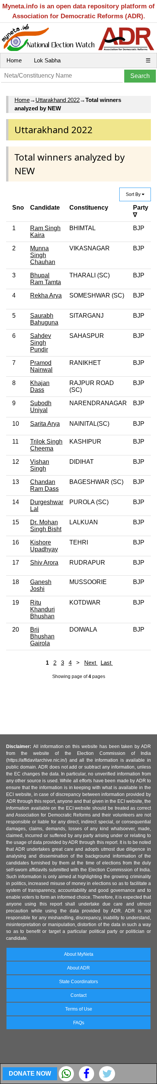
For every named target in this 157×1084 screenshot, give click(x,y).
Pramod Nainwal (41, 366)
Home (14, 60)
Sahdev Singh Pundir (40, 343)
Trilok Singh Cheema (46, 445)
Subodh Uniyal (40, 406)
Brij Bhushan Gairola (42, 636)
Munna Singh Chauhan (42, 255)
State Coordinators (78, 981)
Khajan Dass (40, 386)
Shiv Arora (44, 562)
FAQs (78, 1022)
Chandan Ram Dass (44, 485)
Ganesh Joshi (40, 585)
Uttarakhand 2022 (57, 100)
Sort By (134, 194)
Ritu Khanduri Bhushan (42, 609)
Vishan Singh (39, 465)
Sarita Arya (45, 423)
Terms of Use (78, 1009)
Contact (78, 995)
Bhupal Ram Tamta (45, 278)
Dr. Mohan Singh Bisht (45, 525)
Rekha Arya (46, 295)
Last (107, 662)
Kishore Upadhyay (44, 545)
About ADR (78, 968)
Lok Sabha (47, 60)
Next (91, 662)
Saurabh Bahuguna (44, 319)
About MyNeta (78, 954)
